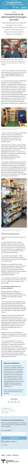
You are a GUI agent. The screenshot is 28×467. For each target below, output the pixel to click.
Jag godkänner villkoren (10, 441)
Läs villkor (4, 445)
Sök (17, 7)
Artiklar (3, 455)
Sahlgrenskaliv (14, 2)
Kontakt (9, 455)
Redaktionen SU (7, 408)
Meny (25, 7)
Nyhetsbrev (15, 455)
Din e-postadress (6, 430)
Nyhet (7, 412)
